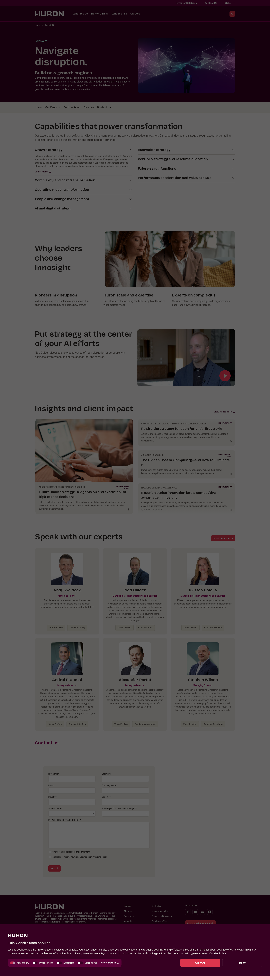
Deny (242, 962)
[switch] (19, 963)
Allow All (200, 962)
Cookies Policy (217, 953)
